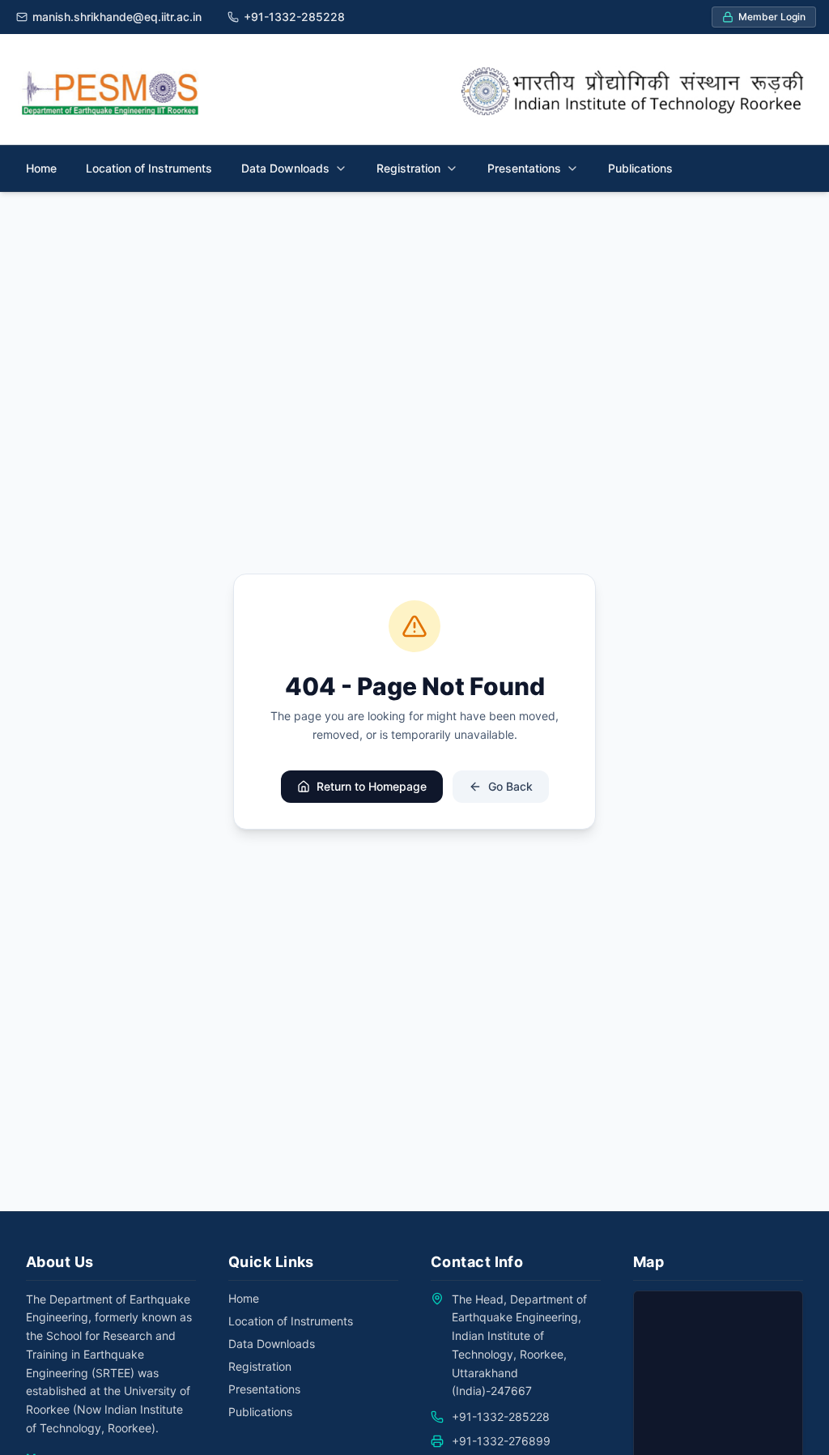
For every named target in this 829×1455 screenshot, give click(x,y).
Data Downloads (271, 1343)
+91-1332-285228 (501, 1416)
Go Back (510, 786)
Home (41, 168)
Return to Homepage (372, 786)
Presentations (264, 1389)
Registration (259, 1366)
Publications (640, 168)
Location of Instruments (149, 168)
